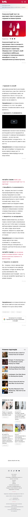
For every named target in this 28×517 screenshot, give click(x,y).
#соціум (19, 311)
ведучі (14, 481)
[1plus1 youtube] (19, 470)
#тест (13, 311)
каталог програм (14, 478)
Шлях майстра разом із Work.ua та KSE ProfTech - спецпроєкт (14, 7)
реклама (14, 475)
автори (14, 483)
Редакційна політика (14, 489)
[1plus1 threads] (11, 470)
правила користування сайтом (14, 487)
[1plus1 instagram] (8, 470)
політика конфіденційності (14, 486)
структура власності (14, 484)
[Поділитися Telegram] (10, 38)
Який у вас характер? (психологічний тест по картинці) (13, 182)
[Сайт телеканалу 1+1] (4, 2)
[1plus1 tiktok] (13, 470)
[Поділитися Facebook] (12, 38)
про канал (14, 474)
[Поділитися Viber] (14, 38)
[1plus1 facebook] (16, 470)
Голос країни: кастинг (6, 5)
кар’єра (14, 480)
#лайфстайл (6, 311)
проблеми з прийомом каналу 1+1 (14, 477)
